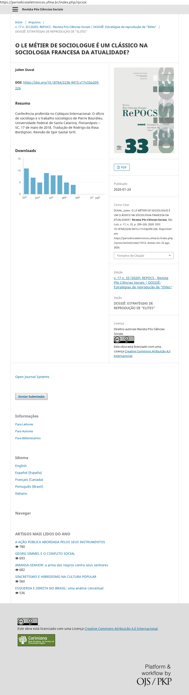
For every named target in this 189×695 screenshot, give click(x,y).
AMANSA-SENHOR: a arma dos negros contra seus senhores (61, 565)
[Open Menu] (15, 9)
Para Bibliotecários (28, 438)
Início (19, 22)
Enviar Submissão (31, 396)
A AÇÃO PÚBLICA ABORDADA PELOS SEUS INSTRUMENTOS (60, 542)
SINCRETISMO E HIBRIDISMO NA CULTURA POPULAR (55, 576)
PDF (123, 167)
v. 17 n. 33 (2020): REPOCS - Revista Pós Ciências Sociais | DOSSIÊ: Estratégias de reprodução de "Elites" (86, 27)
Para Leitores (24, 424)
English (21, 465)
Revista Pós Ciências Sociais (42, 9)
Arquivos (34, 22)
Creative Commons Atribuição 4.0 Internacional (121, 628)
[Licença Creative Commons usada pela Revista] (124, 342)
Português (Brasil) (29, 486)
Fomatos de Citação (130, 255)
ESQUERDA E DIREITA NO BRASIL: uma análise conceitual (59, 588)
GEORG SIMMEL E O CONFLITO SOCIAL (45, 553)
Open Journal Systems (32, 377)
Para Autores (24, 431)
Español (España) (28, 472)
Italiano (21, 493)
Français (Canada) (29, 479)
